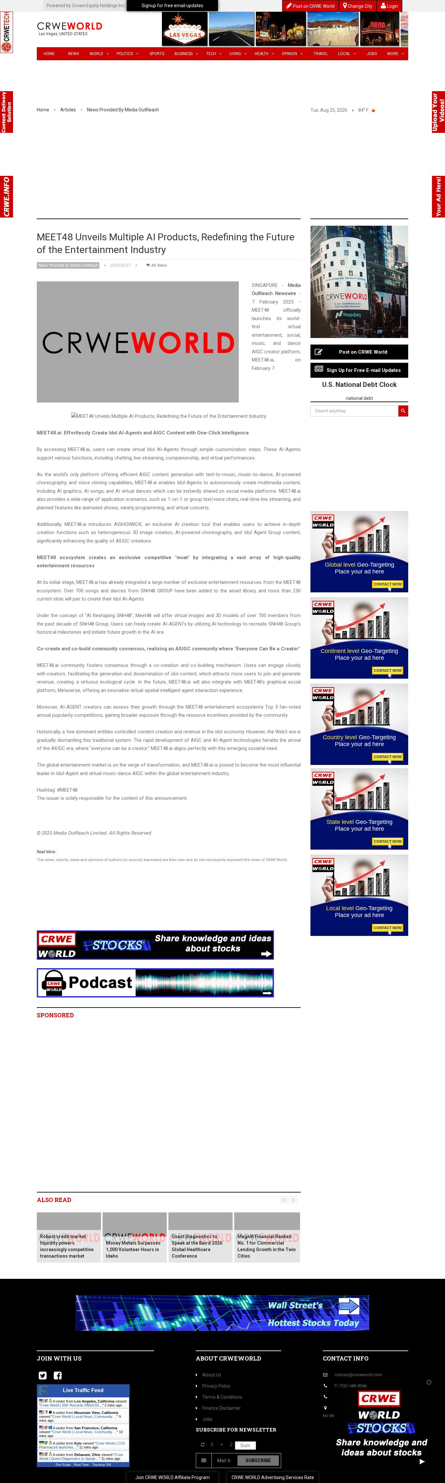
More (392, 53)
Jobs (372, 53)
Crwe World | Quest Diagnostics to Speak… (81, 1457)
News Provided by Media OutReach (123, 109)
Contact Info (345, 1358)
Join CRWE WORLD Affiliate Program (172, 1477)
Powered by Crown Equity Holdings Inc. (86, 5)
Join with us (59, 1358)
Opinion (289, 53)
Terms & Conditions (222, 1397)
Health (261, 53)
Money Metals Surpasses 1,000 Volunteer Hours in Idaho (133, 1249)
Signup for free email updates (172, 5)
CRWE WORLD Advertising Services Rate (273, 1477)
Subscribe (258, 1460)
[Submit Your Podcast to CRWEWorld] (155, 982)
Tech (211, 53)
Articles (68, 109)
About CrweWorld (228, 1358)
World (96, 53)
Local (344, 53)
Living (235, 53)
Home (49, 53)
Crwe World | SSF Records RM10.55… (71, 1405)
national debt (359, 398)
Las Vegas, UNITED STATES (63, 34)
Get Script (63, 1464)
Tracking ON (101, 1464)
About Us (211, 1374)
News (73, 53)
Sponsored (55, 1015)
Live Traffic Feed (83, 1390)
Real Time (81, 1464)
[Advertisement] (222, 169)
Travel (321, 53)
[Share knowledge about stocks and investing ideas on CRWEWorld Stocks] (155, 945)
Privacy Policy (216, 1386)
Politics (125, 53)
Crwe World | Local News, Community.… (84, 1417)
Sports (157, 53)
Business (184, 53)
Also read (54, 1200)
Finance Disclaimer (221, 1408)
